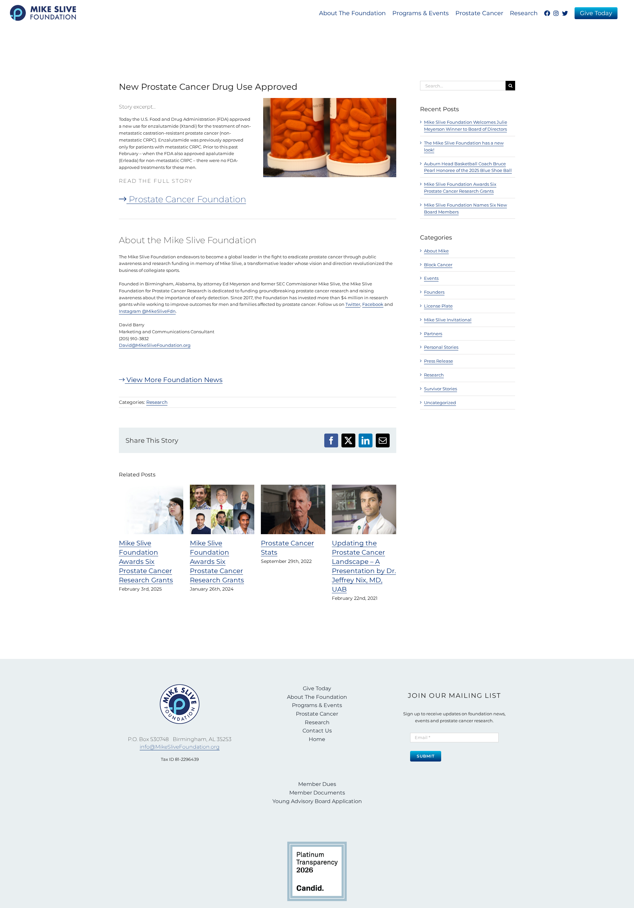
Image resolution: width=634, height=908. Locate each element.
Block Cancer (438, 264)
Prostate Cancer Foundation (186, 199)
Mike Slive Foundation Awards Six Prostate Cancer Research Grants (146, 561)
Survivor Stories (440, 388)
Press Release (438, 361)
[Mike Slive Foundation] (179, 686)
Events (431, 278)
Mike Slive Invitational (448, 319)
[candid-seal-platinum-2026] (317, 843)
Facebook (372, 304)
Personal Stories (441, 347)
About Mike (436, 250)
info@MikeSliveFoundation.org (180, 747)
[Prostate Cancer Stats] (293, 487)
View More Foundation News (174, 380)
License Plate (438, 305)
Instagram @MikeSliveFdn (147, 311)
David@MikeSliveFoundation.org (155, 345)
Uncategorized (440, 402)
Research (156, 402)
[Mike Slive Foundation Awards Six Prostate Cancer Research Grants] (151, 487)
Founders (434, 292)
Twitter (352, 304)
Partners (433, 333)
